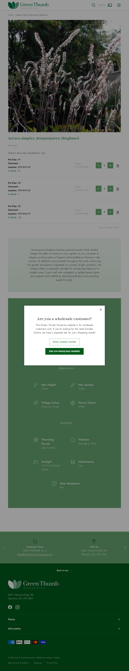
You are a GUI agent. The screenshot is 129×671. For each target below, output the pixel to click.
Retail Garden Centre (64, 341)
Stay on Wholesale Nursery (64, 351)
